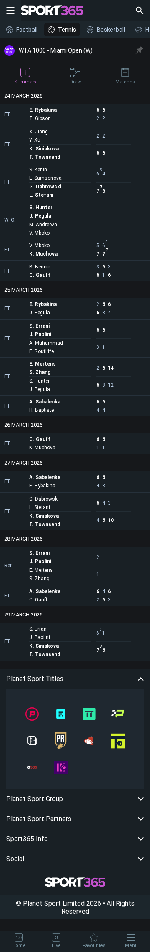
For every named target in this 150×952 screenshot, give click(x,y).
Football (27, 29)
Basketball (111, 29)
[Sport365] (57, 10)
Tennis (67, 29)
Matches (125, 82)
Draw (75, 82)
